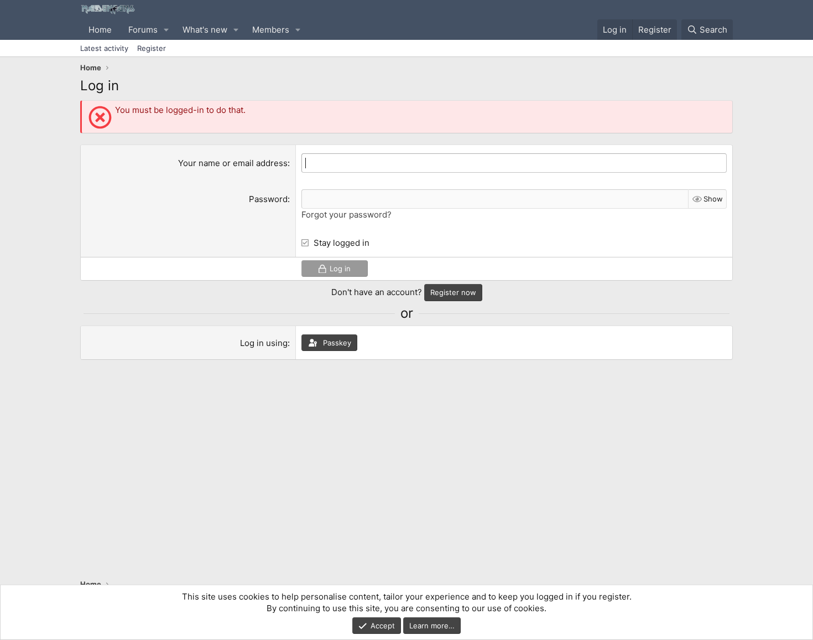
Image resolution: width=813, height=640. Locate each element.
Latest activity (104, 48)
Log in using (264, 343)
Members (270, 29)
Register (151, 48)
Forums (143, 29)
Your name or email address (233, 163)
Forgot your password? (346, 214)
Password (268, 199)
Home (100, 29)
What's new (205, 29)
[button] (166, 29)
